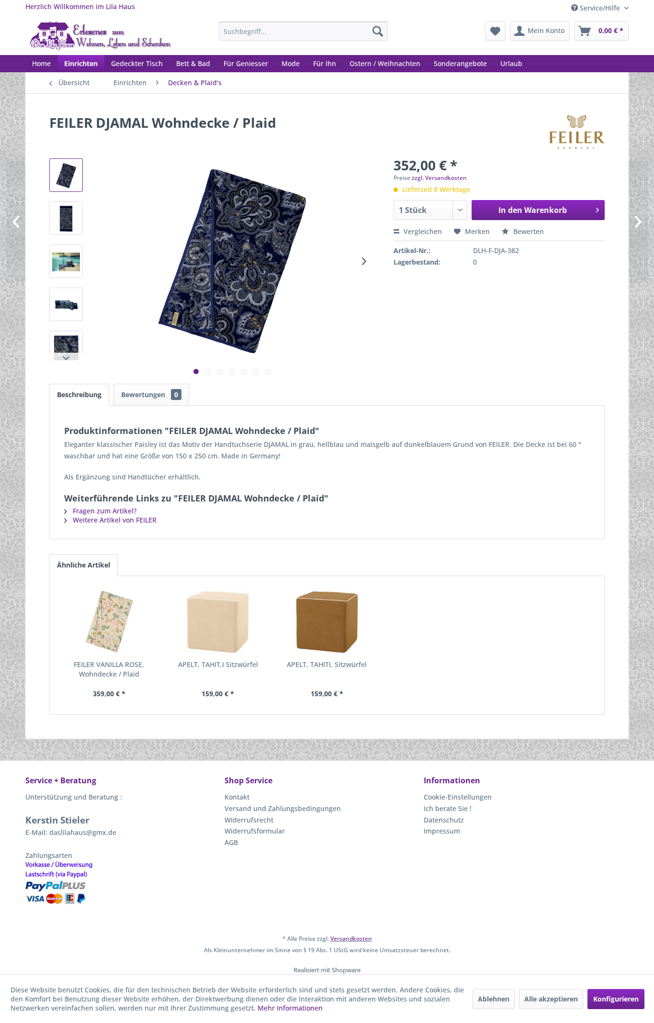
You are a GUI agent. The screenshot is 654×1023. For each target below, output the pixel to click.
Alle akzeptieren (551, 998)
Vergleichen (422, 231)
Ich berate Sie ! (448, 808)
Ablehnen (493, 998)
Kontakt (237, 796)
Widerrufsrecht (249, 819)
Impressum (442, 830)
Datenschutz (444, 819)
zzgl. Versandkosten (439, 178)
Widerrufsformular (255, 830)
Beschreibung (79, 394)
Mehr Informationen (290, 1007)
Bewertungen (149, 394)
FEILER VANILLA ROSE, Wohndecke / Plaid (109, 669)
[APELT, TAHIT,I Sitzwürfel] (218, 621)
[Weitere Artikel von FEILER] (577, 132)
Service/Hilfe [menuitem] (600, 7)
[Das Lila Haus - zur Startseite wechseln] (100, 36)
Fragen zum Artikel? (103, 510)
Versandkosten (351, 938)
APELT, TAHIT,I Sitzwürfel (218, 664)
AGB (231, 842)
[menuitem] (303, 31)
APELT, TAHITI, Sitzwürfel (327, 664)
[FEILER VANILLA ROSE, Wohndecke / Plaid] (109, 621)
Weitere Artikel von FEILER (114, 519)
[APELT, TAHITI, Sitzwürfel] (327, 621)
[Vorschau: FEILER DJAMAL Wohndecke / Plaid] (66, 175)
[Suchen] (378, 31)
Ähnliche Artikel (83, 564)
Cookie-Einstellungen (458, 796)
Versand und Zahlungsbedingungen (283, 808)
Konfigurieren (616, 998)
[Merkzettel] (495, 31)
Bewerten (527, 231)
